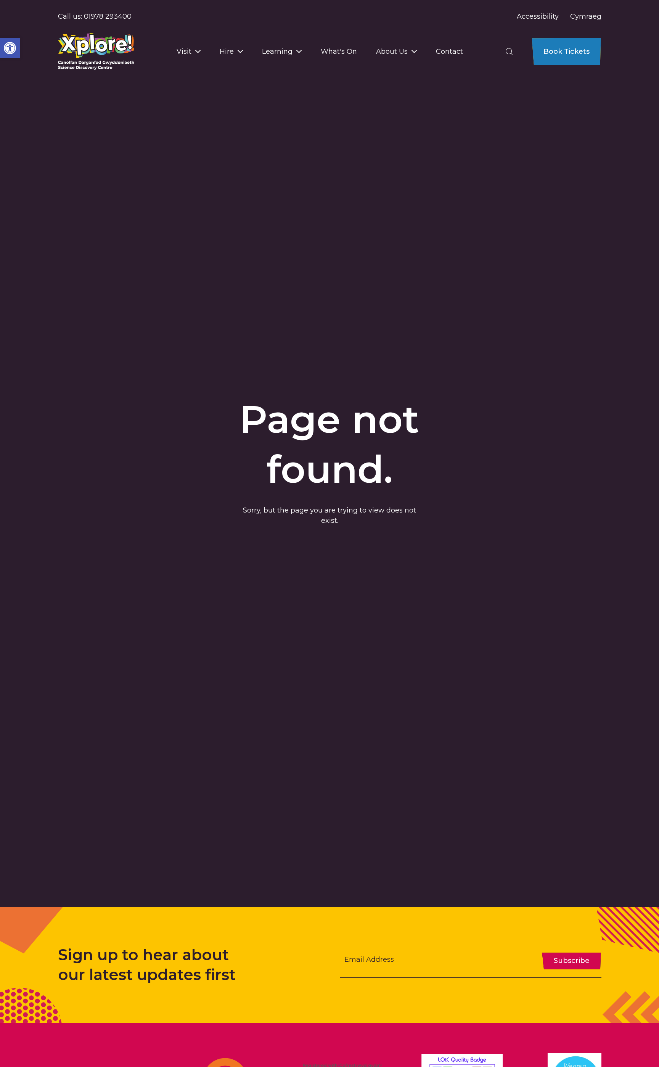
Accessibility (538, 16)
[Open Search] (509, 51)
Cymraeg (585, 16)
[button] (10, 48)
